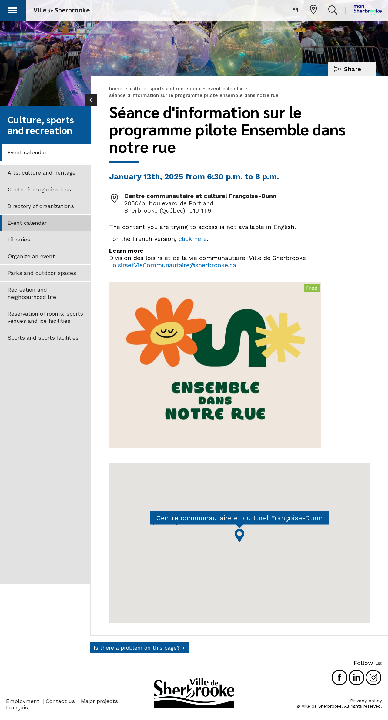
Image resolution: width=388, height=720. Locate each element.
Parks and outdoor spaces (42, 273)
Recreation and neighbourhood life (32, 293)
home (115, 88)
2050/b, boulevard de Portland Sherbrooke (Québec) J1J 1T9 (168, 207)
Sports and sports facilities (43, 337)
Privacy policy (366, 701)
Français (17, 707)
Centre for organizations (39, 189)
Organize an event (31, 256)
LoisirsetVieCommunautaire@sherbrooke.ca (172, 265)
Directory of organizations (41, 206)
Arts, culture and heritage (41, 172)
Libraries (19, 239)
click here (193, 238)
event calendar (225, 88)
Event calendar (27, 152)
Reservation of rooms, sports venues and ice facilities (45, 317)
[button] (12, 9)
